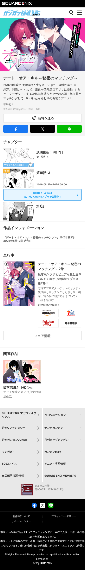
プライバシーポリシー (63, 516)
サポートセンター (21, 521)
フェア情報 (42, 336)
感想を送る (46, 118)
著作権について (21, 516)
